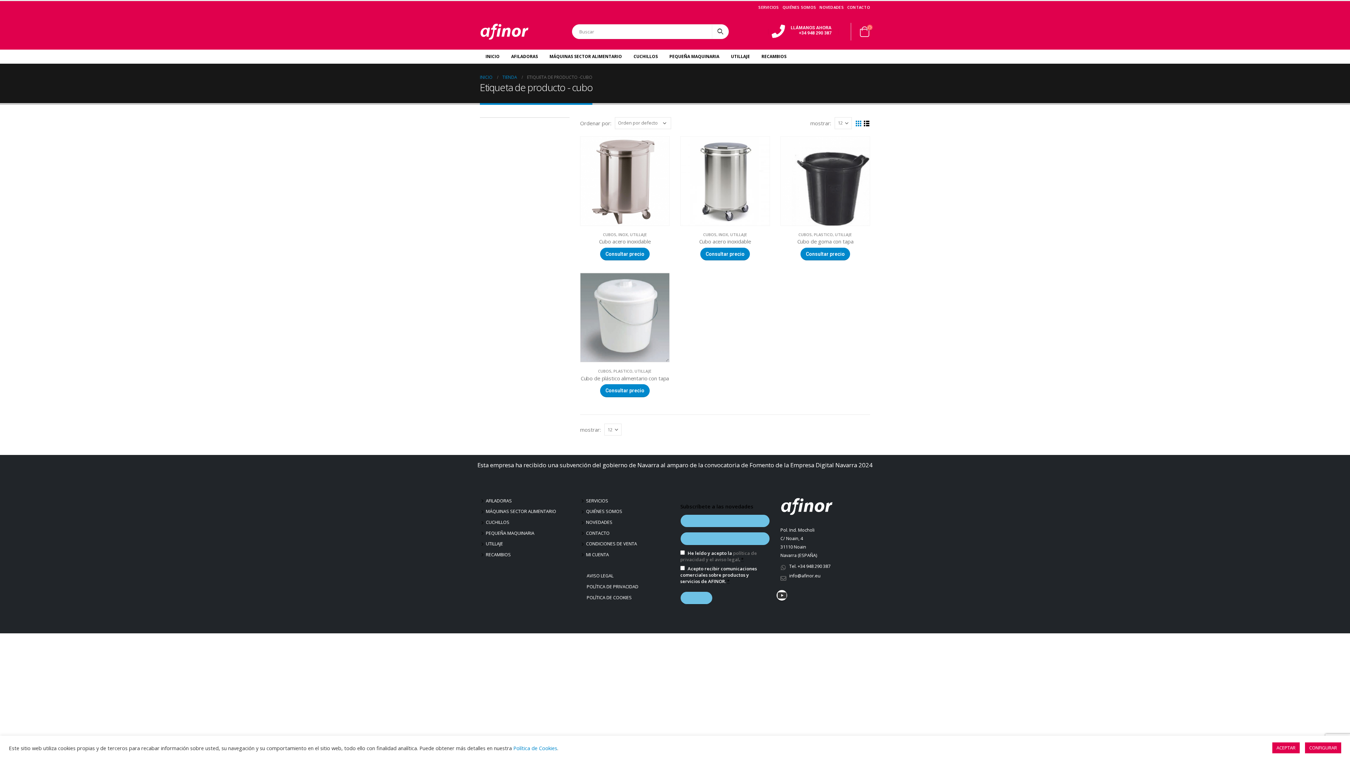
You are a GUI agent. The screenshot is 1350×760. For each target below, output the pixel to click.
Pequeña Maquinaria (694, 56)
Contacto (858, 7)
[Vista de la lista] (866, 123)
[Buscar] (720, 32)
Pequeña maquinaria (510, 533)
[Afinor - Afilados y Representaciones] (504, 31)
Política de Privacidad (613, 587)
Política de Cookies (610, 598)
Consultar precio (624, 254)
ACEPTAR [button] (1286, 748)
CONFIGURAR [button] (1323, 748)
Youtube (782, 595)
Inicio (493, 56)
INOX (623, 234)
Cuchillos (646, 56)
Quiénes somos (799, 7)
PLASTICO (823, 234)
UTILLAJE (638, 234)
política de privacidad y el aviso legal (718, 556)
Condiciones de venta (611, 544)
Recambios (773, 56)
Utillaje (740, 56)
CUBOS (609, 234)
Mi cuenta (597, 555)
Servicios (768, 7)
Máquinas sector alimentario (521, 511)
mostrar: (820, 123)
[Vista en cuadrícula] (858, 123)
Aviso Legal (601, 576)
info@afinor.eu (805, 576)
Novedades (831, 7)
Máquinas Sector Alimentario (585, 56)
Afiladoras (524, 56)
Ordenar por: (595, 123)
